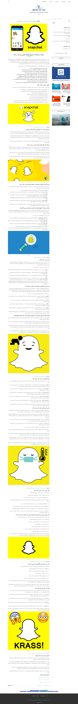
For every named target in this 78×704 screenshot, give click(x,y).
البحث (54, 22)
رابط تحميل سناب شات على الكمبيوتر (43, 677)
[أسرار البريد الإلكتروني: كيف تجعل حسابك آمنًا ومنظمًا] (66, 87)
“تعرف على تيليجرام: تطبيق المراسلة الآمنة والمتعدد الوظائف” (36, 488)
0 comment (39, 685)
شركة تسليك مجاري (23, 691)
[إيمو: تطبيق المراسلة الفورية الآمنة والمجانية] (61, 73)
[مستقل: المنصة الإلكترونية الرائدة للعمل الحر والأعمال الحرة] (56, 87)
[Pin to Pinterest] (9, 685)
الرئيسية (69, 1)
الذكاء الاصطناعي (44, 1)
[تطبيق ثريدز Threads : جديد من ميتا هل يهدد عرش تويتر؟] (66, 99)
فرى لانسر (51, 1)
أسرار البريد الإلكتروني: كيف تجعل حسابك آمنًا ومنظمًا (66, 91)
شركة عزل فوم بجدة (51, 691)
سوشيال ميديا (63, 1)
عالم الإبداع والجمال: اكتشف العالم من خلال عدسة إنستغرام (37, 653)
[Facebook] (39, 14)
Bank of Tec (30, 56)
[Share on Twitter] (10, 685)
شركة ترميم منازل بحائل (43, 691)
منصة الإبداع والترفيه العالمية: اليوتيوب (40, 257)
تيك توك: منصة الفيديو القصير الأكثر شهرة (39, 127)
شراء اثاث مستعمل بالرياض (43, 690)
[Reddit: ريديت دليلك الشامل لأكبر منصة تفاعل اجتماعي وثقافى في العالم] (56, 99)
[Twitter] (38, 14)
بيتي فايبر (56, 691)
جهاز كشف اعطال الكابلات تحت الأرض (33, 691)
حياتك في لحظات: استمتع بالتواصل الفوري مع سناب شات (28, 54)
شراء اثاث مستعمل (67, 29)
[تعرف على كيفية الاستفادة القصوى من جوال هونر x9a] (61, 120)
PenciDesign (45, 700)
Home (69, 18)
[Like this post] (13, 685)
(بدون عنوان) (68, 38)
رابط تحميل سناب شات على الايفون (43, 679)
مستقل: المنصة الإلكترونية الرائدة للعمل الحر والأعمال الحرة (56, 91)
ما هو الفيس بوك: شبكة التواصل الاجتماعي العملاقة (38, 561)
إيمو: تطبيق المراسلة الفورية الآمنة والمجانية (61, 80)
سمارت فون (57, 1)
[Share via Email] (8, 685)
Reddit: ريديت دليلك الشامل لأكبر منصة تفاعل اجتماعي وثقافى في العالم (56, 104)
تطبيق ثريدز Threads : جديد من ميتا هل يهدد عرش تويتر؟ (66, 104)
